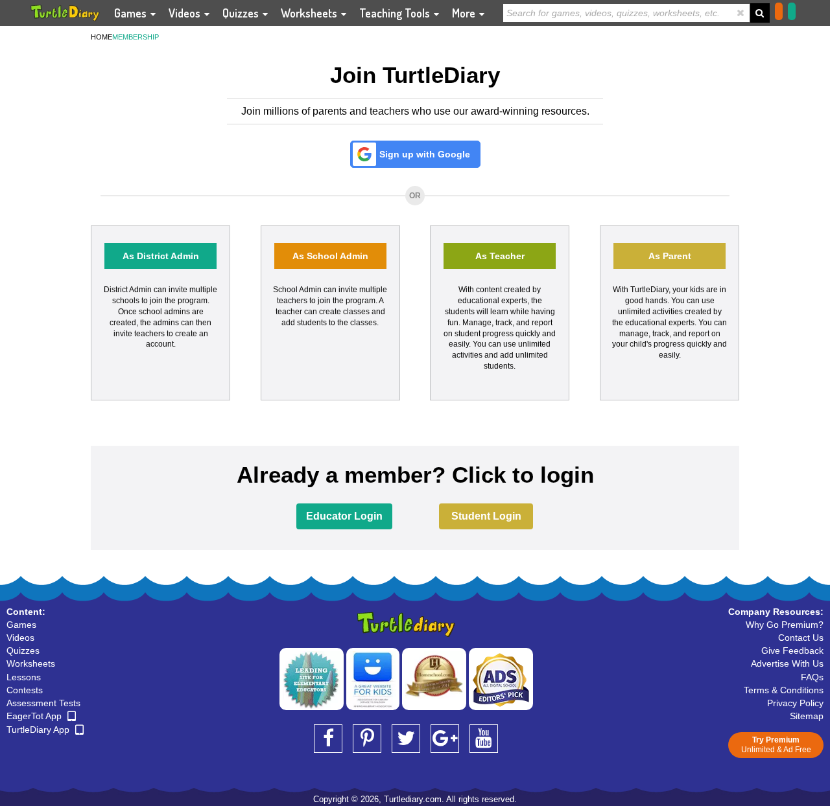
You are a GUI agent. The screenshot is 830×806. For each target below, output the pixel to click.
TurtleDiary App (39, 729)
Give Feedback (792, 650)
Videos (186, 13)
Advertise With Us (787, 663)
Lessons (23, 677)
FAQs (812, 677)
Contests (24, 690)
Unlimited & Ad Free (776, 744)
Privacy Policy (795, 703)
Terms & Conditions (784, 690)
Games (131, 13)
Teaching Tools (396, 13)
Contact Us (801, 637)
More (465, 13)
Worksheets (310, 13)
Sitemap (807, 716)
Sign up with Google (424, 154)
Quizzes (241, 13)
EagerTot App (35, 716)
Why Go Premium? (785, 624)
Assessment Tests (43, 703)
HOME (101, 37)
